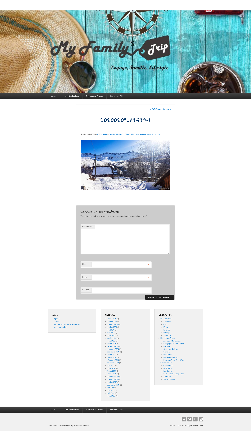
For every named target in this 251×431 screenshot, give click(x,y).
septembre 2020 (113, 352)
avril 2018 (110, 393)
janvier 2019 (111, 374)
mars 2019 (111, 368)
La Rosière (167, 368)
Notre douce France (94, 96)
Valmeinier (167, 377)
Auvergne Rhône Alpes (172, 341)
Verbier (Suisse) (169, 379)
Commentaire (88, 226)
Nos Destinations (72, 96)
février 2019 (111, 371)
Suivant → (167, 109)
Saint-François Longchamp (173, 374)
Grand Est (167, 352)
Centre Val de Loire (170, 349)
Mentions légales (60, 327)
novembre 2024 (113, 324)
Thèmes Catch (197, 426)
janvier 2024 (111, 338)
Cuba (165, 324)
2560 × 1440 (102, 134)
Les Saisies (167, 371)
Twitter (189, 419)
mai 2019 (110, 366)
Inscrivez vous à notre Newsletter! (67, 324)
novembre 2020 (113, 349)
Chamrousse (168, 366)
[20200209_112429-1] (125, 189)
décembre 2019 (113, 360)
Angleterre (167, 322)
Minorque (166, 333)
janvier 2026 (111, 319)
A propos (57, 319)
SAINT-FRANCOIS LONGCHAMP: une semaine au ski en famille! (135, 134)
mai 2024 (110, 330)
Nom (84, 264)
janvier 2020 (111, 357)
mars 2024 (111, 335)
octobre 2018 (112, 382)
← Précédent (155, 109)
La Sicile (166, 330)
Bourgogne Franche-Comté (173, 344)
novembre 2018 (113, 379)
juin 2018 (110, 388)
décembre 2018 (113, 377)
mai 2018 (110, 390)
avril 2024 (110, 333)
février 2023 (111, 344)
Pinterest (195, 419)
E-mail (84, 277)
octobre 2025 (112, 322)
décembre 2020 (113, 346)
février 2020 (111, 355)
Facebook (184, 419)
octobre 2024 (112, 327)
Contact (57, 322)
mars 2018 (111, 396)
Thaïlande (167, 335)
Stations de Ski (116, 96)
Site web (85, 290)
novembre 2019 (113, 363)
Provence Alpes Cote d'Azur (174, 360)
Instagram (201, 419)
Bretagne (166, 346)
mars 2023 (111, 341)
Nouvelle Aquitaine (170, 357)
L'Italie (165, 327)
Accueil (54, 96)
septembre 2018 (113, 385)
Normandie (167, 355)
